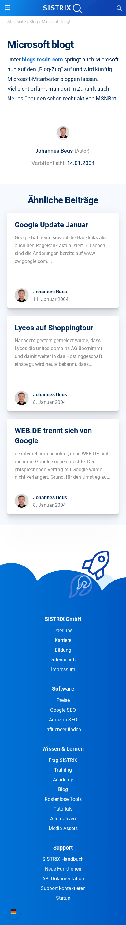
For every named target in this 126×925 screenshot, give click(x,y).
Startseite (16, 21)
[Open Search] (119, 8)
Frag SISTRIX (63, 760)
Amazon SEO (63, 720)
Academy (63, 780)
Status (63, 898)
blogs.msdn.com (42, 59)
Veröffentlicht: (48, 163)
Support (63, 847)
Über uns (63, 630)
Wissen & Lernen (63, 748)
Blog (33, 21)
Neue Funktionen (63, 869)
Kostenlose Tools (63, 799)
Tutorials (63, 809)
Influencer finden (63, 729)
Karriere (63, 640)
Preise (63, 700)
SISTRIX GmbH (63, 619)
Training (63, 770)
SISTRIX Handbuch (63, 859)
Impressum (63, 669)
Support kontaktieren (63, 888)
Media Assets (63, 828)
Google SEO (63, 710)
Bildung (63, 650)
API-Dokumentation (63, 878)
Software (63, 688)
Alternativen (63, 819)
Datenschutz (63, 660)
